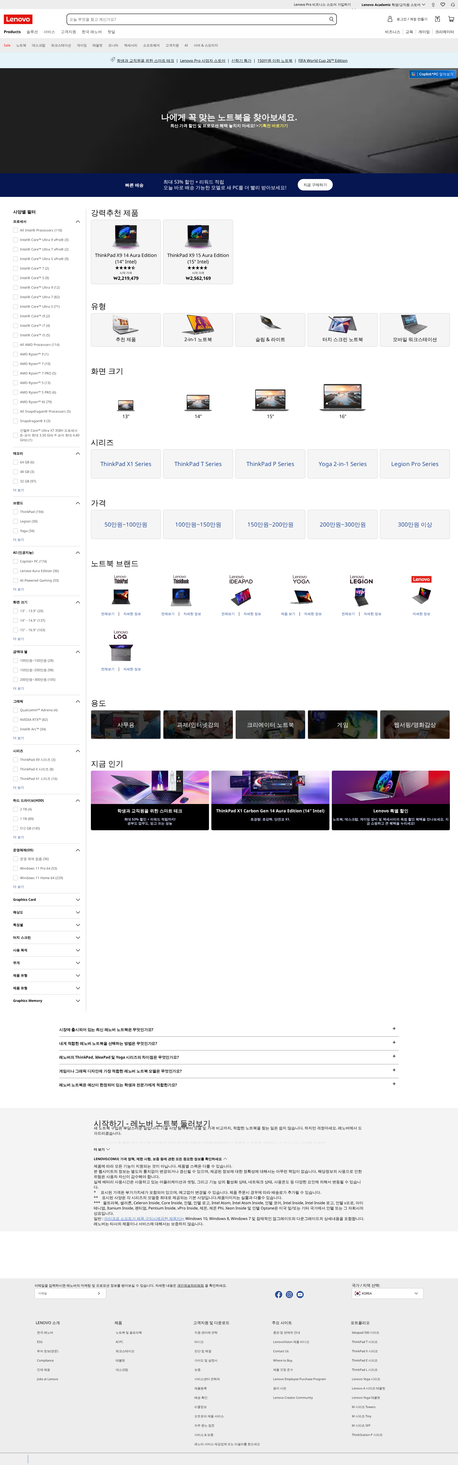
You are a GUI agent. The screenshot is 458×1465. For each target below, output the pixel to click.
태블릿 (120, 1360)
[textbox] (388, 1293)
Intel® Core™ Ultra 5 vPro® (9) (16, 258)
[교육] (414, 31)
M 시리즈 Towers (363, 1407)
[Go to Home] (18, 19)
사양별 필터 (24, 212)
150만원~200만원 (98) (16, 670)
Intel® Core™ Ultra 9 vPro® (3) (16, 239)
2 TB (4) (16, 809)
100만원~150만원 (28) (16, 660)
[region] (229, 185)
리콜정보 (200, 1407)
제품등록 (200, 1388)
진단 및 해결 (202, 1351)
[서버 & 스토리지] (220, 45)
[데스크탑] (47, 45)
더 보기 (18, 490)
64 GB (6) (16, 462)
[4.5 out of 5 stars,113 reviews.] (125, 267)
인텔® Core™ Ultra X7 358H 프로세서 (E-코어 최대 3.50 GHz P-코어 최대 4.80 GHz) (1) (16, 435)
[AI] (189, 45)
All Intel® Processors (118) (16, 230)
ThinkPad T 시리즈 (365, 1342)
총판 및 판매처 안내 (286, 1332)
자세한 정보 (132, 613)
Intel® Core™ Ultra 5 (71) (16, 306)
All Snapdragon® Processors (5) (16, 411)
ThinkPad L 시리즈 (365, 1370)
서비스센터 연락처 (207, 1379)
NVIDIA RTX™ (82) (16, 719)
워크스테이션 (125, 1351)
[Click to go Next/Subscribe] (99, 1293)
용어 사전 (279, 1388)
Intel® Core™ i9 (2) (16, 316)
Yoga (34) (16, 530)
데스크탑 (122, 1370)
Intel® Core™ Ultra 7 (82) (16, 297)
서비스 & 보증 (203, 1435)
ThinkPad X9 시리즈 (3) (16, 759)
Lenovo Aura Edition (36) (16, 571)
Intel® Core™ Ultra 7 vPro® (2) (16, 249)
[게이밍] (431, 31)
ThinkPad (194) (16, 511)
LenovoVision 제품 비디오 (291, 1342)
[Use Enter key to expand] (430, 20)
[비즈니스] (401, 31)
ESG (39, 1342)
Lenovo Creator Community (293, 1397)
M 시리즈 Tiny (361, 1416)
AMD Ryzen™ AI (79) (16, 402)
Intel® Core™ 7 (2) (16, 268)
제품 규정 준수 (283, 1370)
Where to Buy (282, 1360)
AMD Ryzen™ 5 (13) (16, 382)
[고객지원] (180, 45)
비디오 (199, 1342)
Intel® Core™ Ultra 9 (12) (16, 287)
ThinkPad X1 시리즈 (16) (16, 778)
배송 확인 (201, 1397)
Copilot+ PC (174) (16, 561)
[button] (442, 4)
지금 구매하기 (315, 184)
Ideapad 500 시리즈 (365, 1332)
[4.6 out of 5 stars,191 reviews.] (198, 267)
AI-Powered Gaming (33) (16, 580)
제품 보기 (288, 613)
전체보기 (107, 613)
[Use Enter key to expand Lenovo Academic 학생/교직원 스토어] (424, 4)
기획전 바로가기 (273, 125)
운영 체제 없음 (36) (16, 858)
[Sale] (12, 45)
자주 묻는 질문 (204, 1425)
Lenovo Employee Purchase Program (299, 1379)
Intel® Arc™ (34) (16, 729)
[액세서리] (139, 45)
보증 (197, 1370)
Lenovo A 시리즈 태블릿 (368, 1388)
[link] (433, 5)
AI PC (119, 1342)
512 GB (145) (16, 828)
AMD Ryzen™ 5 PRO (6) (16, 392)
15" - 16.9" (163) (16, 630)
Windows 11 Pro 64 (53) (16, 868)
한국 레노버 (45, 1332)
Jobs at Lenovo (47, 1379)
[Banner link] (229, 60)
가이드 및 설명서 (206, 1360)
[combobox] (197, 19)
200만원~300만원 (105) (16, 679)
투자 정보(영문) (47, 1351)
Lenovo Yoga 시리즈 (366, 1379)
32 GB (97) (16, 481)
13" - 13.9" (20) (16, 611)
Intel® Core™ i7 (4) (16, 325)
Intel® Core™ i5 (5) (16, 335)
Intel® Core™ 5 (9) (16, 278)
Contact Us (281, 1351)
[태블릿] (104, 45)
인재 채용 (43, 1370)
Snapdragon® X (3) (16, 421)
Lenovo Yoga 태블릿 (366, 1397)
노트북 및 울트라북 (129, 1332)
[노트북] (28, 45)
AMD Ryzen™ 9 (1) (16, 354)
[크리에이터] (455, 31)
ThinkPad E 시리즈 (365, 1360)
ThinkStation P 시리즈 (367, 1435)
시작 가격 (126, 276)
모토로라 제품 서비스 (209, 1416)
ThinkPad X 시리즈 (365, 1351)
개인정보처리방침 (190, 1285)
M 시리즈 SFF (361, 1425)
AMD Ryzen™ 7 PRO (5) (16, 373)
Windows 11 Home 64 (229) (16, 878)
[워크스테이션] (73, 45)
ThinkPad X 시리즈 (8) (16, 769)
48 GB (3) (16, 471)
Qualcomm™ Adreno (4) (16, 710)
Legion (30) (16, 521)
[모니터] (120, 45)
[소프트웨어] (161, 45)
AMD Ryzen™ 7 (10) (16, 363)
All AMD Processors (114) (16, 344)
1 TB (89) (16, 818)
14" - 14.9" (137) (16, 620)
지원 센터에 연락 (206, 1332)
